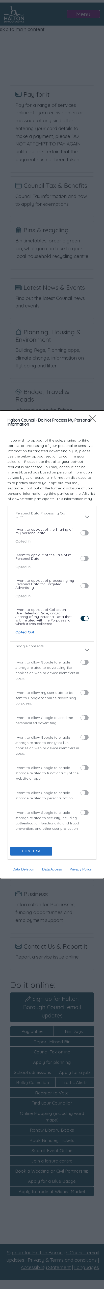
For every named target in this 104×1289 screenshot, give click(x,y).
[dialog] (52, 644)
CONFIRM (31, 851)
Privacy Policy (81, 869)
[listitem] (52, 517)
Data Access (52, 869)
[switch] (85, 532)
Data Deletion (23, 869)
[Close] (94, 420)
